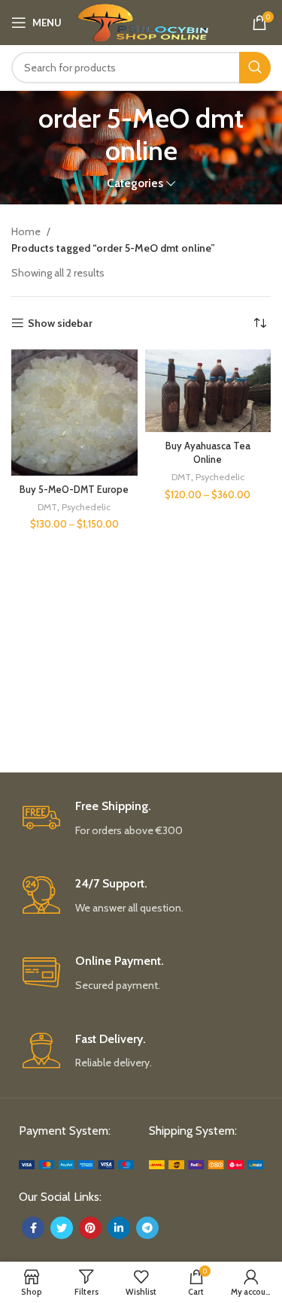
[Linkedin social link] (119, 1228)
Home (27, 231)
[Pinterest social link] (90, 1228)
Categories (135, 183)
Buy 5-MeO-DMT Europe (74, 489)
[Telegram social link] (147, 1228)
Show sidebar (60, 323)
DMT (47, 506)
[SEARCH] (255, 67)
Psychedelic (86, 506)
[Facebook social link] (33, 1228)
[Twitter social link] (61, 1228)
